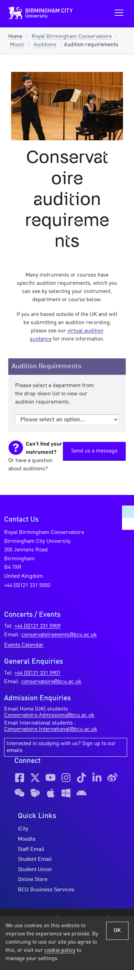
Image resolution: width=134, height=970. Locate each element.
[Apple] (50, 793)
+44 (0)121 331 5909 (37, 626)
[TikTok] (81, 778)
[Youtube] (50, 778)
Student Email (35, 859)
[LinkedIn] (97, 778)
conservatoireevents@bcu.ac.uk (59, 635)
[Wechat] (19, 793)
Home (15, 36)
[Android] (81, 793)
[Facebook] (19, 778)
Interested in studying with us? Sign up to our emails (61, 747)
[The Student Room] (35, 793)
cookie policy (59, 950)
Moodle (26, 839)
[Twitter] (35, 778)
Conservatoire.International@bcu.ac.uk (50, 729)
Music (17, 45)
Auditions (45, 45)
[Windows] (66, 793)
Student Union (35, 869)
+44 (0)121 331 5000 (27, 585)
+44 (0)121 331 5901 (37, 673)
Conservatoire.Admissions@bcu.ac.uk (49, 715)
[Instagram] (66, 778)
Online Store (32, 879)
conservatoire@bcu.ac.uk (51, 682)
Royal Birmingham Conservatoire (72, 36)
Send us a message (94, 451)
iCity (23, 829)
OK (117, 930)
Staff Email (31, 849)
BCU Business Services (46, 890)
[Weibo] (112, 778)
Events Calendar (24, 645)
